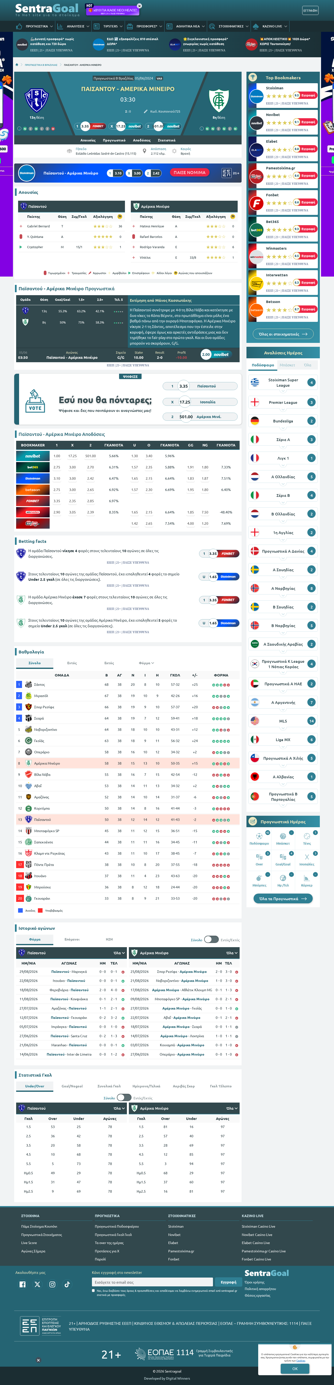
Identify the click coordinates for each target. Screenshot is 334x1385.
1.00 (57, 456)
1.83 (190, 478)
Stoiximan (274, 87)
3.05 (72, 512)
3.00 (72, 467)
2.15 (149, 478)
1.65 (134, 478)
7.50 (205, 512)
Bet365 (272, 221)
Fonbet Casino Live (256, 1259)
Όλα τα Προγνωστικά (279, 898)
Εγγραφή (228, 1282)
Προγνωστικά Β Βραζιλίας (113, 78)
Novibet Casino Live (257, 1234)
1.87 (205, 478)
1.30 (134, 456)
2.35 (149, 467)
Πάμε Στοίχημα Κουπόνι (39, 1226)
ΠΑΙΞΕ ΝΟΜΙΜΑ (189, 172)
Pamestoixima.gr (280, 167)
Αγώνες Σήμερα (33, 1251)
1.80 (205, 467)
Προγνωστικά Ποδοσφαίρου (117, 1226)
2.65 (90, 489)
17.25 (72, 456)
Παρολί (100, 1259)
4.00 (190, 523)
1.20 (205, 523)
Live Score (29, 1242)
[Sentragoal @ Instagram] (52, 1284)
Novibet (273, 114)
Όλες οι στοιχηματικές (279, 334)
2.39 (90, 512)
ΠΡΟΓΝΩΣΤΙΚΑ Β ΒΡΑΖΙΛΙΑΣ (41, 64)
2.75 (57, 467)
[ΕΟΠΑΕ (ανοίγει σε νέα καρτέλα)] (184, 1354)
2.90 (57, 512)
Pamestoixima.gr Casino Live (264, 1251)
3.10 (57, 478)
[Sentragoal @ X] (37, 1284)
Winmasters (276, 248)
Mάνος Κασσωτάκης (173, 300)
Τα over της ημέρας (109, 1242)
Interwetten (277, 274)
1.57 (134, 467)
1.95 (190, 489)
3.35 (57, 501)
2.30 (149, 489)
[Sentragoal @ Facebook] (22, 1284)
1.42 (134, 523)
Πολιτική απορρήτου (260, 1288)
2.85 (90, 501)
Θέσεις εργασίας (257, 1295)
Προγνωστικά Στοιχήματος (41, 1234)
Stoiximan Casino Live (258, 1226)
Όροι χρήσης (254, 1282)
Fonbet (272, 194)
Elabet (272, 141)
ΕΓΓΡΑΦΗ (310, 10)
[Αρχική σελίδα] (16, 64)
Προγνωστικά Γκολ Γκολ (113, 1234)
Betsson (273, 301)
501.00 (90, 456)
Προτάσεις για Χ (107, 1251)
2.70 (90, 467)
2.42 (90, 478)
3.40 (149, 456)
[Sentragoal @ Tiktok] (67, 1284)
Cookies (300, 1360)
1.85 (190, 512)
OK (295, 1368)
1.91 (190, 467)
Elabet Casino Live (256, 1242)
